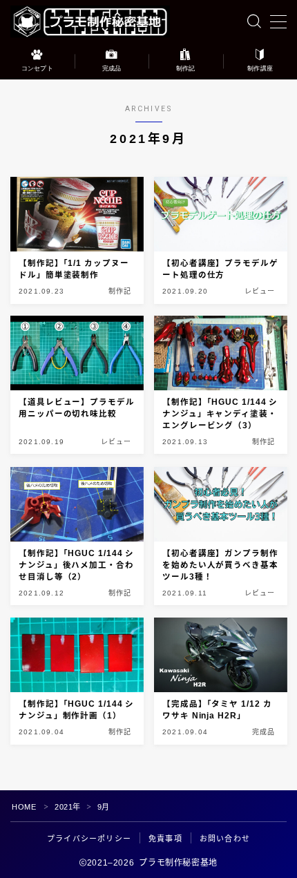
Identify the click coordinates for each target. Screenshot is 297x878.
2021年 (68, 807)
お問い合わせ (225, 838)
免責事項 (165, 838)
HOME (24, 807)
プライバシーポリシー (89, 838)
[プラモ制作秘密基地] (90, 22)
